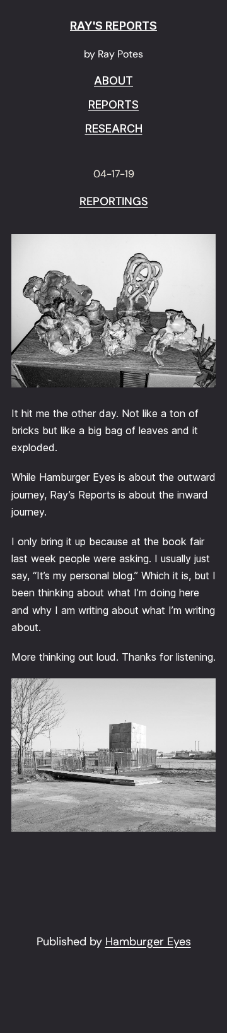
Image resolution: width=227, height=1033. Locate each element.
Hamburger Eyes (148, 941)
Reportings (113, 202)
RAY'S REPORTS (113, 25)
